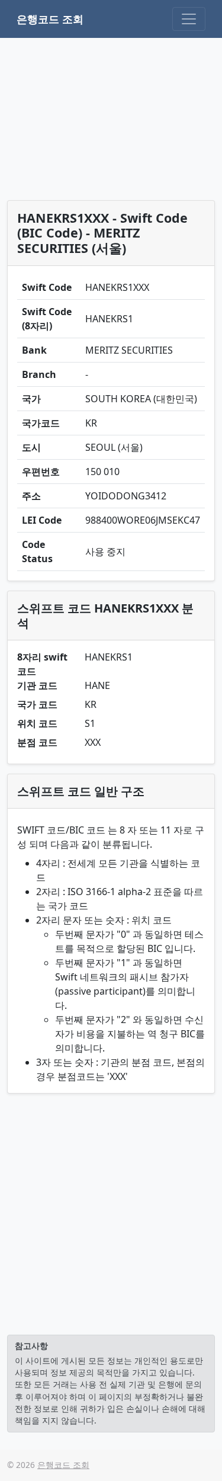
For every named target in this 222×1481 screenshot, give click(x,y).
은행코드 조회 (50, 19)
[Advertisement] (111, 121)
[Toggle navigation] (188, 19)
